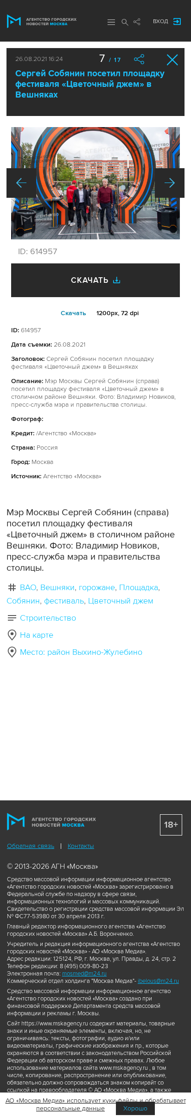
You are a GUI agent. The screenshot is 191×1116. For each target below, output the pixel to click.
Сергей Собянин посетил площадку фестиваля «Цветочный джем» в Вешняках (90, 84)
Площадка (138, 587)
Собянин (23, 601)
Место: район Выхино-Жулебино (81, 652)
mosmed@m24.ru (84, 973)
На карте (36, 635)
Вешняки (57, 587)
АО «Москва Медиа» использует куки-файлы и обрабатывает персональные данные (96, 1104)
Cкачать (73, 313)
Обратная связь (30, 846)
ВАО (28, 587)
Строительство (48, 618)
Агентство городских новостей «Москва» (41, 21)
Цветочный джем (120, 601)
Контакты (81, 846)
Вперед (170, 183)
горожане (97, 587)
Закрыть (172, 60)
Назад (21, 183)
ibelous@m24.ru (158, 981)
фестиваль (64, 601)
